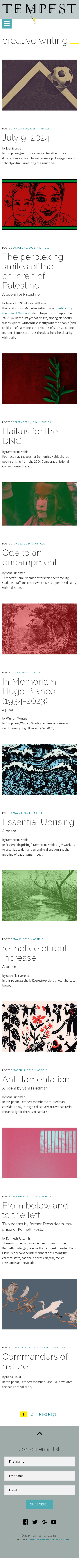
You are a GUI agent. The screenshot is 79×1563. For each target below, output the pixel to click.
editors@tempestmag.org (49, 1539)
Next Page (48, 1414)
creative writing (53, 1347)
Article (45, 128)
